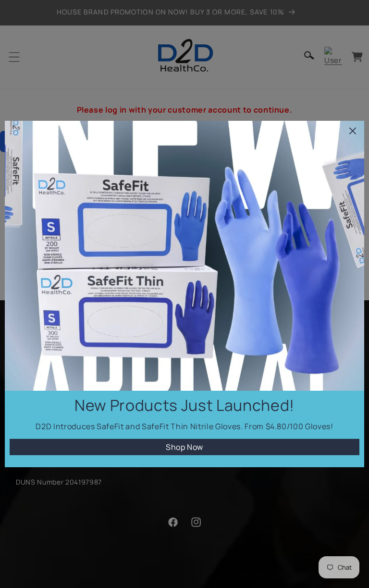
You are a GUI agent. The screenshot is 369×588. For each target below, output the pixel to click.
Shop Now (184, 447)
